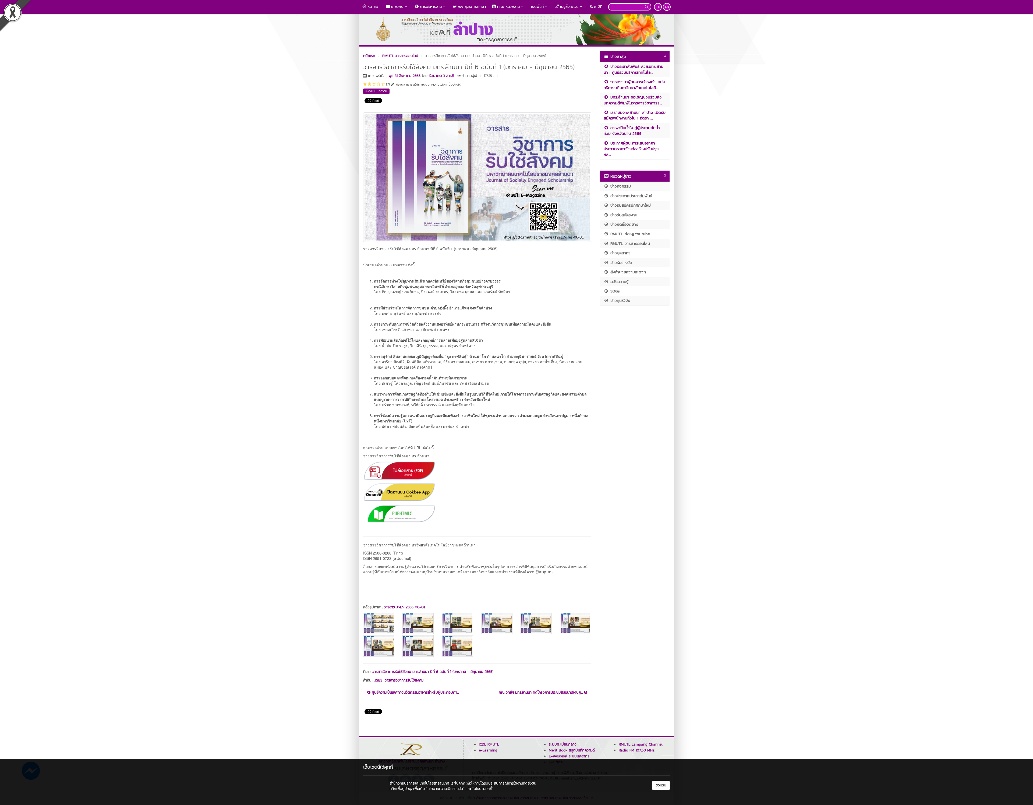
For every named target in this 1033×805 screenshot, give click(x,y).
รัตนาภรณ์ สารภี (441, 76)
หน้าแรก (373, 6)
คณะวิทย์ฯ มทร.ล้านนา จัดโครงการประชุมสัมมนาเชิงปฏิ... (541, 692)
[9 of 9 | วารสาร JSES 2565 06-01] (457, 645)
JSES (378, 680)
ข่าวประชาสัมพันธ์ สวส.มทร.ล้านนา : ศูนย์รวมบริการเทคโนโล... (633, 69)
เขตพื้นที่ (537, 6)
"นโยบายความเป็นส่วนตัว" (445, 789)
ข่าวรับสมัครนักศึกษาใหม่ (630, 205)
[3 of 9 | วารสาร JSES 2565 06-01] (457, 623)
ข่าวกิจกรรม (620, 186)
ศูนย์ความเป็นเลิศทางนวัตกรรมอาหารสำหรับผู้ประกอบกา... (414, 692)
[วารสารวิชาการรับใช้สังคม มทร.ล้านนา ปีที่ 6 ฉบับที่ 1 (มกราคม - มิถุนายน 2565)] (477, 176)
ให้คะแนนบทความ (376, 91)
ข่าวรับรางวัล (620, 262)
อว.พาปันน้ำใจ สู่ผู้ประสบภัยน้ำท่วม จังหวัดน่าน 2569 (632, 130)
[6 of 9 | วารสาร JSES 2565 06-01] (575, 623)
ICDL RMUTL (489, 744)
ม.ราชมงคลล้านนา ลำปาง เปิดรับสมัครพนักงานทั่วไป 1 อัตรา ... (635, 115)
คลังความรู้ (618, 281)
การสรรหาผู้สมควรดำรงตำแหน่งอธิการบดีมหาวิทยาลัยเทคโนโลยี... (634, 84)
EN (667, 6)
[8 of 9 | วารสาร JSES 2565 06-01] (418, 645)
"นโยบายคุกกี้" (483, 789)
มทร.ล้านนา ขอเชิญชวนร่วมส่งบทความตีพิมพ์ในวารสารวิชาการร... (633, 100)
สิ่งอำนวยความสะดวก (627, 272)
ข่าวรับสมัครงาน (623, 215)
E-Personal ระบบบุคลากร (569, 756)
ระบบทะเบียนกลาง (562, 744)
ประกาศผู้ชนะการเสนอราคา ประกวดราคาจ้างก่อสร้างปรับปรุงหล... (631, 149)
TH (658, 6)
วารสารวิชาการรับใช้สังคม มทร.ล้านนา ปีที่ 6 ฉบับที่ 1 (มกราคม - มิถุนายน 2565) (432, 672)
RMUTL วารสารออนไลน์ (629, 243)
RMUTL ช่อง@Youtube (629, 234)
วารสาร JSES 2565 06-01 (404, 607)
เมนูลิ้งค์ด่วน (568, 6)
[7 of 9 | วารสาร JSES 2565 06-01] (378, 645)
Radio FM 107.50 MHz (637, 750)
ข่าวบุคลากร (620, 253)
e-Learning (488, 750)
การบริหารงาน (430, 6)
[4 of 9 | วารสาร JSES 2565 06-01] (496, 623)
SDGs (614, 291)
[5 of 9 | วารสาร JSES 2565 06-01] (536, 623)
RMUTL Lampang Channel (641, 744)
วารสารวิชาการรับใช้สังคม (404, 680)
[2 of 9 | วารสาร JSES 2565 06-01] (418, 623)
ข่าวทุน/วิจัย (619, 300)
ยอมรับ (661, 785)
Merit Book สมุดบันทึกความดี (572, 750)
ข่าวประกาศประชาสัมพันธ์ (630, 196)
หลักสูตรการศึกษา (471, 6)
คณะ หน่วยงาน (508, 6)
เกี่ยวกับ (397, 6)
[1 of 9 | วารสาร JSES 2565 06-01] (378, 623)
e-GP (597, 6)
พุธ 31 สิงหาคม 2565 (404, 76)
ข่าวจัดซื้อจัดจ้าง (623, 224)
